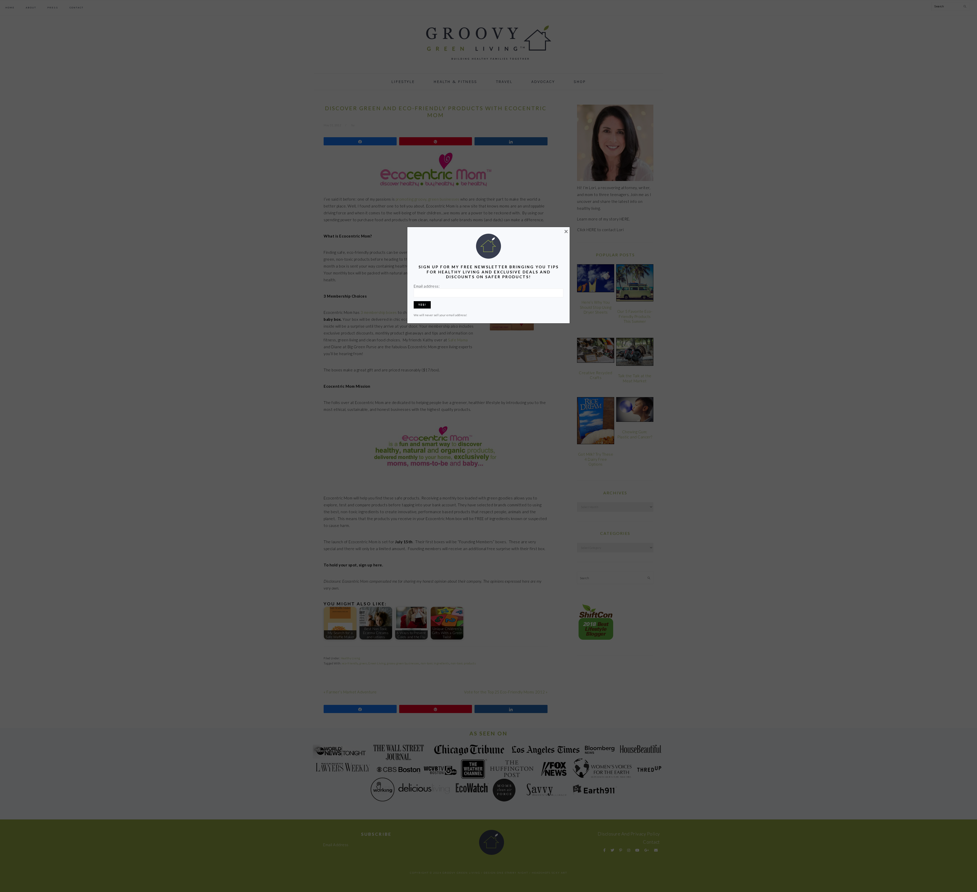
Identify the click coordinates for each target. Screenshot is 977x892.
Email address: (427, 286)
